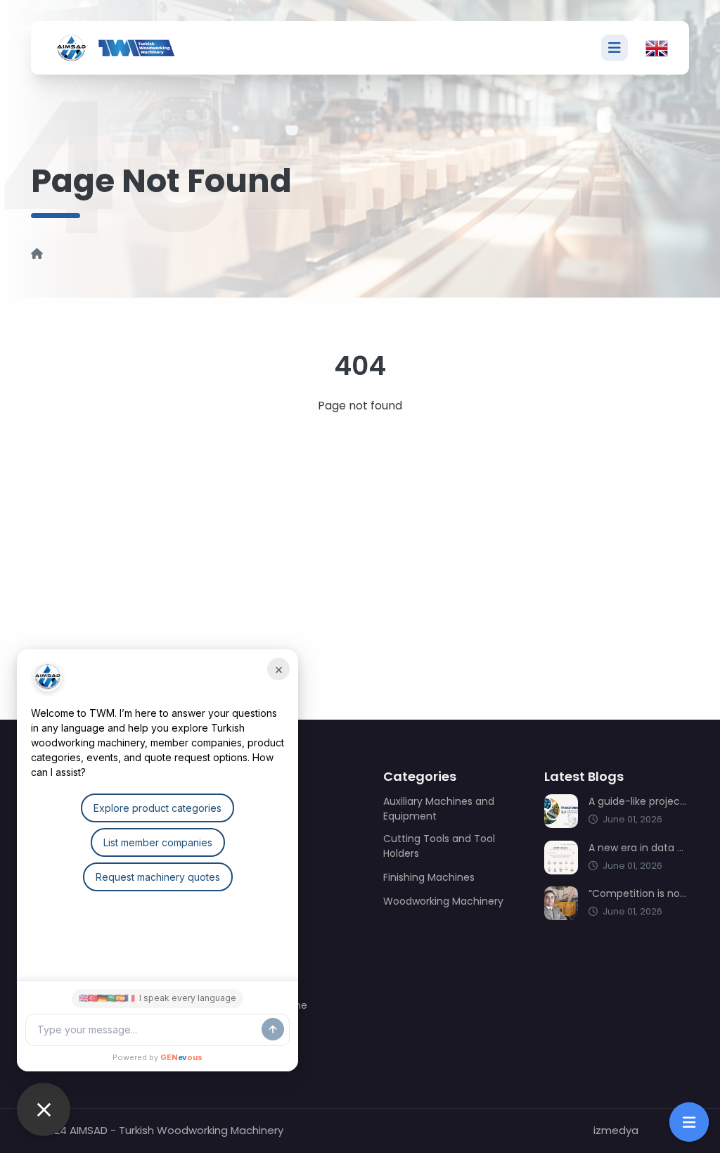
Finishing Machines (429, 877)
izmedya (615, 1130)
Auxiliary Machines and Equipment (438, 808)
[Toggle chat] (43, 1109)
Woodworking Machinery (443, 901)
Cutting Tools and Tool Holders (439, 846)
